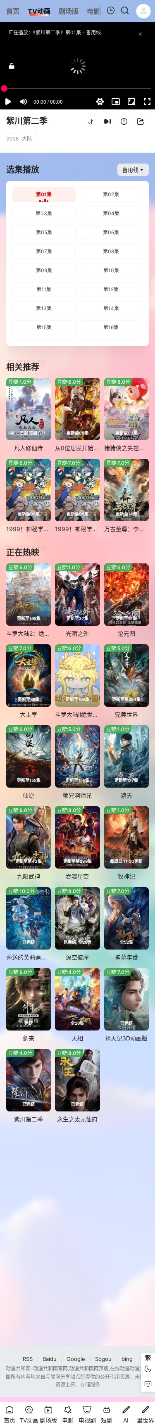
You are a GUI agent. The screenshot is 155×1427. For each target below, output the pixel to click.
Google (76, 1359)
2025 (13, 138)
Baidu (50, 1359)
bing (127, 1359)
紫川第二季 (27, 121)
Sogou (103, 1359)
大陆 (27, 138)
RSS (28, 1359)
